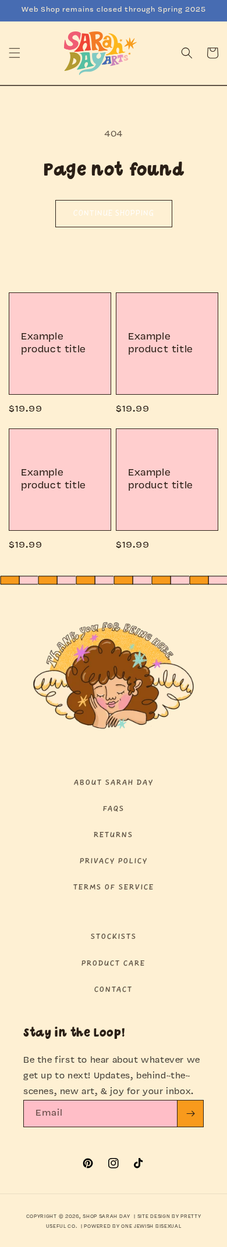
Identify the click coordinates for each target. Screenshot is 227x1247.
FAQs (114, 809)
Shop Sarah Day (106, 1216)
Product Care (113, 963)
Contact (113, 989)
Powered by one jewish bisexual (132, 1226)
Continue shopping (113, 213)
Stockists (114, 936)
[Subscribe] (190, 1113)
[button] (14, 53)
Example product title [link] (53, 343)
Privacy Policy (114, 861)
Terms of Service (113, 887)
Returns (113, 835)
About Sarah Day (114, 782)
